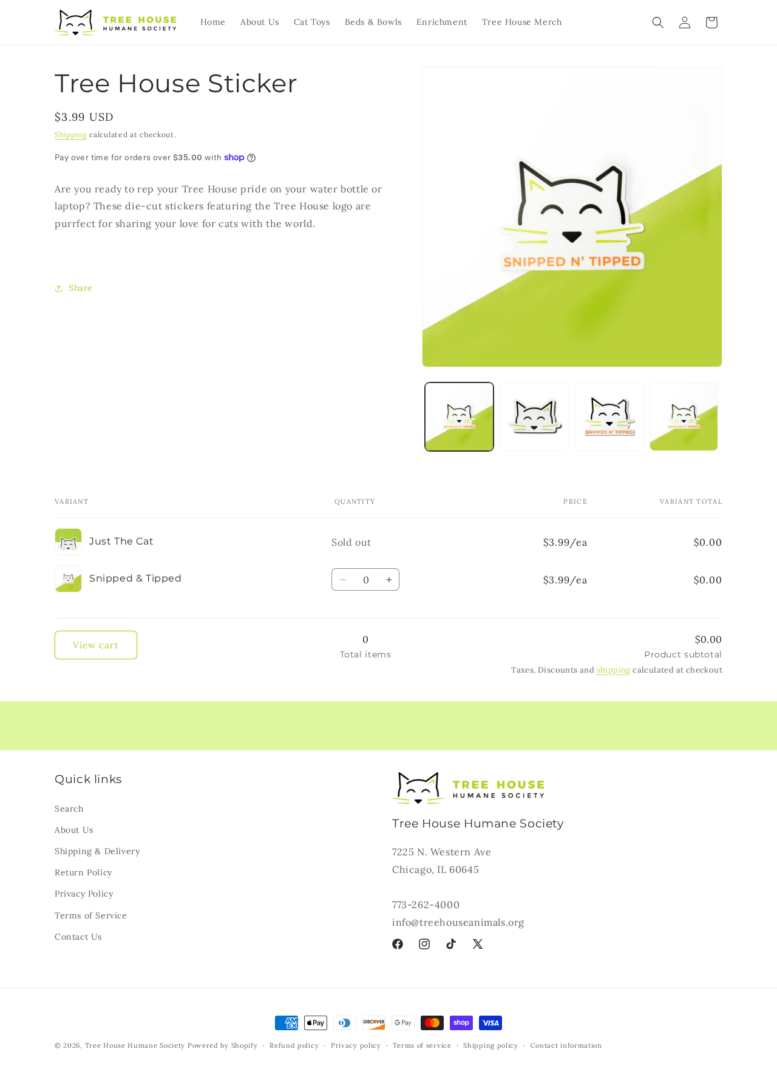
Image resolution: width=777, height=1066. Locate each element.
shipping (614, 670)
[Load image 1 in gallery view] (459, 416)
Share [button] (81, 287)
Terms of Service (91, 914)
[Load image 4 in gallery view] (609, 416)
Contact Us (78, 936)
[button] (658, 22)
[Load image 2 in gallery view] (534, 416)
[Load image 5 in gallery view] (684, 416)
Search (69, 808)
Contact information (566, 1045)
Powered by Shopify (223, 1045)
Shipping (71, 134)
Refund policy (294, 1045)
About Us (74, 829)
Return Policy (83, 871)
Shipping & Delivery (97, 850)
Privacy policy (356, 1045)
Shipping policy (490, 1045)
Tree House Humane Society (135, 1045)
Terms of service (422, 1045)
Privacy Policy (84, 893)
